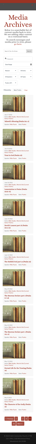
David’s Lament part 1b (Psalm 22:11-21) (16, 227)
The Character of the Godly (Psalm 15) (17, 405)
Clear (26, 90)
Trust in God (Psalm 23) (13, 155)
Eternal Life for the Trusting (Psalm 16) (18, 369)
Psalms (24, 124)
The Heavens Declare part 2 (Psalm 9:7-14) (17, 297)
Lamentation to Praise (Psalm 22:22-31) (15, 190)
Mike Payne (13, 124)
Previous (10, 419)
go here (17, 44)
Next (19, 424)
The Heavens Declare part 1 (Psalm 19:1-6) (17, 333)
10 (14, 424)
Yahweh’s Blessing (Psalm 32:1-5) (16, 121)
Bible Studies (12, 117)
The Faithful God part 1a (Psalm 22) (17, 262)
